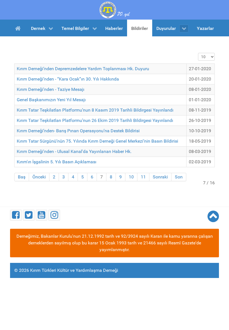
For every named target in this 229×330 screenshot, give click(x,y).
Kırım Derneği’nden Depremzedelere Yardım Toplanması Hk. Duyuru (83, 68)
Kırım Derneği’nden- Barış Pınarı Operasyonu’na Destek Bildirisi (78, 130)
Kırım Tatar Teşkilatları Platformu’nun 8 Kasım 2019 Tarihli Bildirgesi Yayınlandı (95, 110)
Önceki (39, 177)
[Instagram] (54, 215)
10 (131, 177)
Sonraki (160, 177)
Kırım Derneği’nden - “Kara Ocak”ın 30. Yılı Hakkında (68, 79)
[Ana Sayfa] (19, 28)
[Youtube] (41, 215)
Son (179, 177)
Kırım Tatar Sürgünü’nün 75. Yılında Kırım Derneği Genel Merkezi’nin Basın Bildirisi (97, 141)
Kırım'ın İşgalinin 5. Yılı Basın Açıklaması (56, 161)
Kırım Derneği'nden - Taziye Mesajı (50, 89)
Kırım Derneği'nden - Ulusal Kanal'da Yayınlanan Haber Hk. (74, 151)
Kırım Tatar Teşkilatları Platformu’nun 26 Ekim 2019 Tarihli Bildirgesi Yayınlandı (95, 120)
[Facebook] (16, 215)
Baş (21, 177)
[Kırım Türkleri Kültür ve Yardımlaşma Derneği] (114, 9)
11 (143, 177)
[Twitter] (29, 215)
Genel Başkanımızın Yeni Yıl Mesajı (51, 99)
